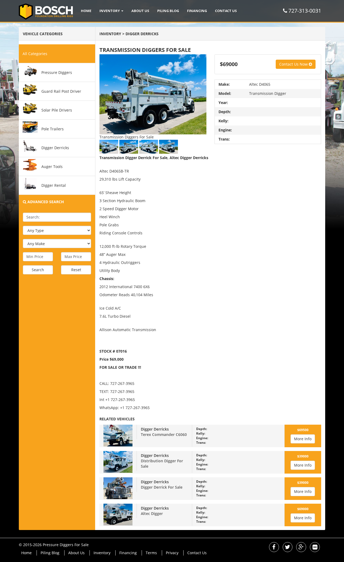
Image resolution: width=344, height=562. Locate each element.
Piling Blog (168, 10)
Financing (197, 10)
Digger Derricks (55, 147)
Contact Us (226, 10)
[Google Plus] (301, 547)
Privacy (172, 552)
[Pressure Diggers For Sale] (48, 11)
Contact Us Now (294, 64)
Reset (76, 269)
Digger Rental (53, 185)
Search (38, 269)
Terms (151, 552)
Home (86, 10)
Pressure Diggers (56, 72)
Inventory (110, 10)
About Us (140, 10)
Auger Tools (52, 166)
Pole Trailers (52, 128)
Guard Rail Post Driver (61, 91)
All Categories (35, 53)
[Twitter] (288, 547)
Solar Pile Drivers (56, 110)
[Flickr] (315, 547)
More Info (302, 438)
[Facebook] (274, 547)
